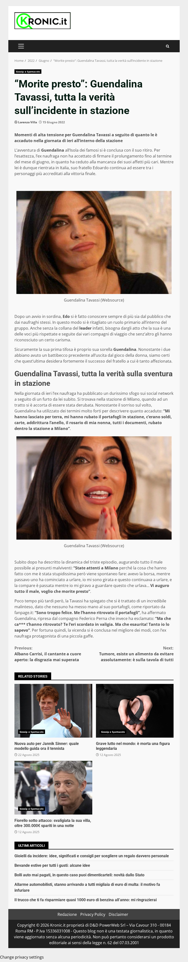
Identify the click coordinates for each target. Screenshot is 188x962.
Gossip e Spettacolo (28, 71)
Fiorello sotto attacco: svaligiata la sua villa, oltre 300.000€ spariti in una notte (53, 788)
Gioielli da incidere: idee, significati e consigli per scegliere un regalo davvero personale (91, 856)
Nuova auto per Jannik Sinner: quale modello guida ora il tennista (53, 711)
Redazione (67, 914)
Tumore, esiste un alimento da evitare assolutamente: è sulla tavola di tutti (136, 653)
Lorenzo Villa (27, 122)
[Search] (167, 46)
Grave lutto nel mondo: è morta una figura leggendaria (135, 711)
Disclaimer (118, 914)
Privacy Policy (92, 914)
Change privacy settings (22, 957)
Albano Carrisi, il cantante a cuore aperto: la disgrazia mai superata (47, 653)
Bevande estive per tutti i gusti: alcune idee (52, 865)
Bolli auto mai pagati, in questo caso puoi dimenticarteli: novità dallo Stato (79, 875)
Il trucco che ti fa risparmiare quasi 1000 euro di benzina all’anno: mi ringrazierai (85, 900)
